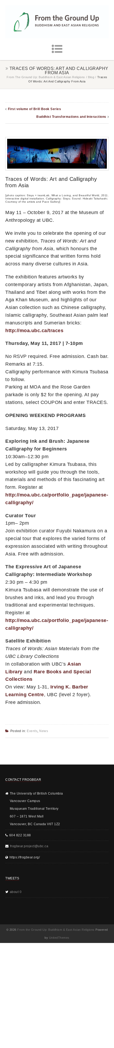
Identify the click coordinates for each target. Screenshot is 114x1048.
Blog (91, 77)
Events (32, 731)
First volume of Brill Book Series (34, 109)
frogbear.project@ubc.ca (29, 846)
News (43, 731)
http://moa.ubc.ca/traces (34, 330)
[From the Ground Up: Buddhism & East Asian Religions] (57, 21)
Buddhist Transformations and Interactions (71, 117)
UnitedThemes (59, 937)
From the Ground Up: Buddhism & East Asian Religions (46, 77)
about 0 (16, 892)
